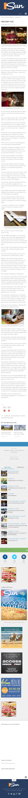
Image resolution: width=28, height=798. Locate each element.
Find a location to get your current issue (14, 622)
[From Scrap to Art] (4, 541)
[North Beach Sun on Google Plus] (17, 794)
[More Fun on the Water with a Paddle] (20, 427)
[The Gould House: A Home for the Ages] (7, 427)
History (17, 486)
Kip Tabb (4, 24)
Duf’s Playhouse (12, 495)
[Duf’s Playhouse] (4, 496)
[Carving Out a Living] (4, 518)
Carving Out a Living (13, 518)
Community (18, 17)
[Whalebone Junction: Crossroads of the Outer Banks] (4, 533)
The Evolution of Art (13, 473)
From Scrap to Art (12, 540)
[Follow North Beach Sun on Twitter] (11, 794)
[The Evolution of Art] (4, 473)
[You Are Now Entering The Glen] (4, 503)
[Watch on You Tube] (14, 794)
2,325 (5, 561)
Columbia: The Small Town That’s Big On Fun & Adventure (17, 526)
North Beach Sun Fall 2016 (7, 417)
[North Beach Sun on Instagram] (19, 794)
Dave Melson (7, 415)
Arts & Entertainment (7, 17)
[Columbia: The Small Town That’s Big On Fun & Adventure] (4, 526)
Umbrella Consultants (16, 790)
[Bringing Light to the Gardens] (4, 481)
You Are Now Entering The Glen (16, 503)
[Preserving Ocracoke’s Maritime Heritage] (4, 511)
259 (24, 561)
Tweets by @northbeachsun (8, 763)
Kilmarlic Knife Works (15, 415)
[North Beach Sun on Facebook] (9, 794)
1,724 (14, 561)
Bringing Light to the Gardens (15, 480)
